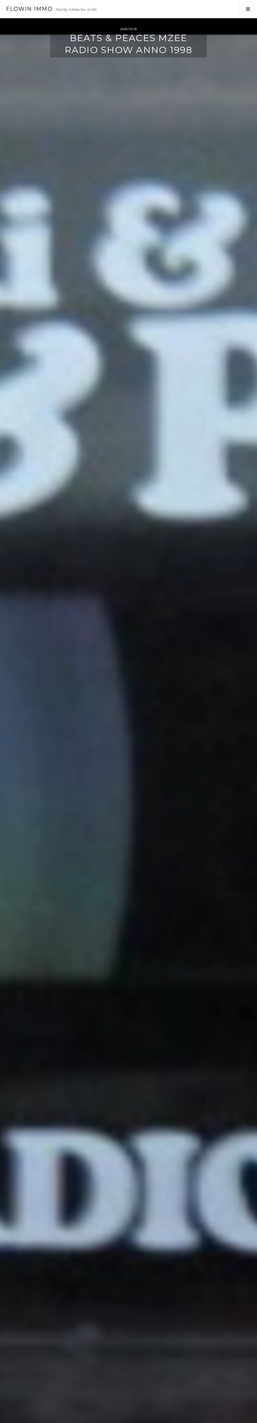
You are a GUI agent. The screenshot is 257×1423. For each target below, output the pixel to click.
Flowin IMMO (29, 9)
